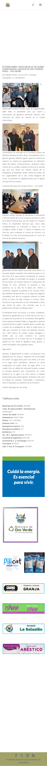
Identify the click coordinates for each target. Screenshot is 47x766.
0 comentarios (19, 78)
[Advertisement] (23, 34)
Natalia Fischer (11, 75)
